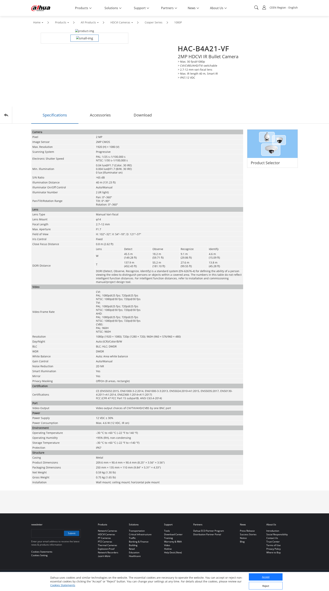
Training (168, 538)
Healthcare (135, 556)
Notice (243, 538)
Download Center (173, 534)
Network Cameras (107, 530)
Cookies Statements (62, 585)
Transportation (137, 530)
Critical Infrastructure (140, 534)
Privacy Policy (273, 548)
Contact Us (272, 538)
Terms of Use (273, 545)
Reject (265, 586)
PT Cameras (104, 538)
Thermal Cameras (107, 545)
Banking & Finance (139, 541)
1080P (178, 22)
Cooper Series (153, 22)
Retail (132, 548)
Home (37, 22)
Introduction (272, 530)
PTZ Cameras (105, 541)
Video (167, 545)
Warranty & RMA (173, 541)
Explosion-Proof (106, 548)
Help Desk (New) (173, 552)
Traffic (132, 538)
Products (60, 22)
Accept (266, 577)
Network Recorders (108, 552)
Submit (71, 533)
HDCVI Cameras (120, 22)
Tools (167, 530)
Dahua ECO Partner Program (208, 530)
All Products (88, 22)
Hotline (168, 548)
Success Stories (248, 534)
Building (133, 545)
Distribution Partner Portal (207, 534)
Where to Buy (273, 552)
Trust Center (273, 541)
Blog (242, 541)
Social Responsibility (277, 534)
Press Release (247, 530)
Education (134, 552)
